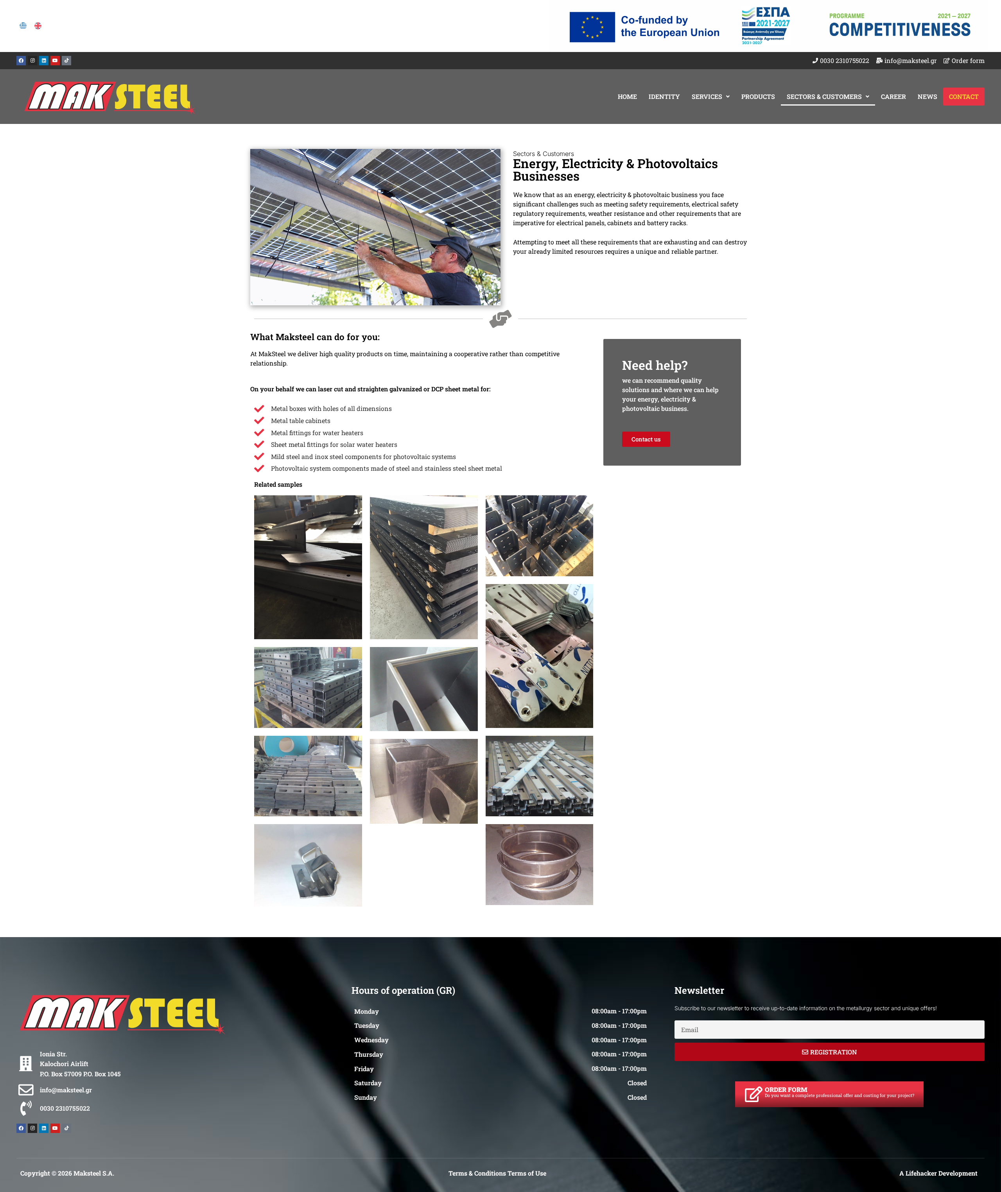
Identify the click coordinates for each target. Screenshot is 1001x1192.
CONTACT (964, 96)
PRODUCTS (758, 96)
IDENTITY (664, 96)
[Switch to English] (37, 26)
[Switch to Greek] (23, 26)
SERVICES (707, 96)
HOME (627, 96)
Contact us (646, 439)
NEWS (927, 96)
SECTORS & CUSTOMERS (824, 96)
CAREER (893, 96)
